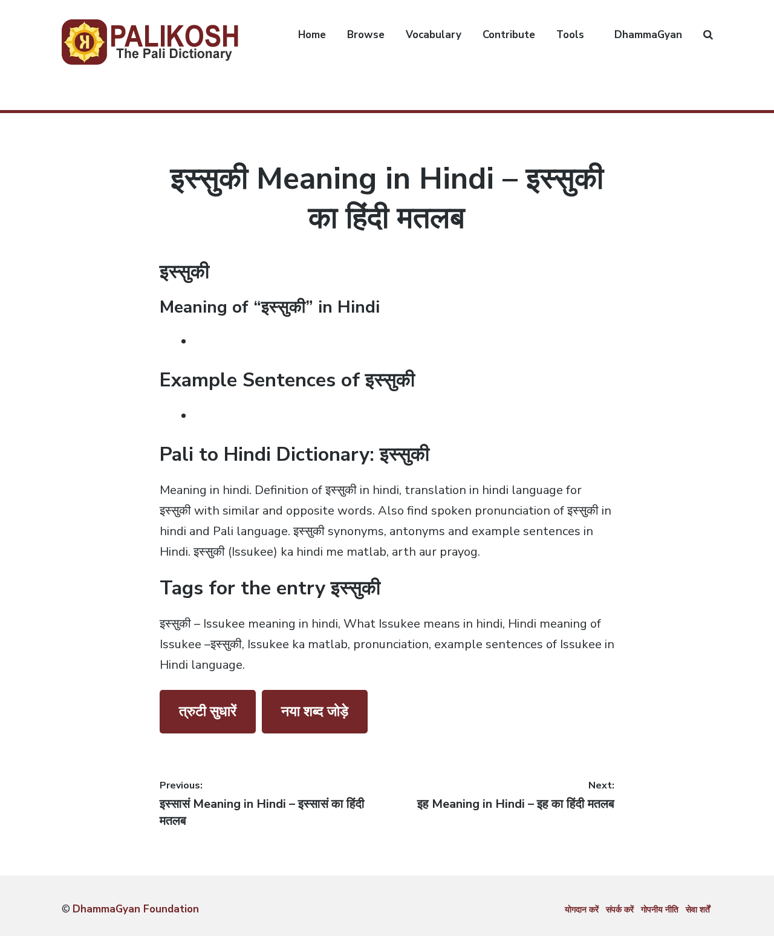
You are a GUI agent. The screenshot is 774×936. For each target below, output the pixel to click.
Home (312, 35)
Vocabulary (433, 35)
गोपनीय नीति (659, 909)
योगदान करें (582, 909)
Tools (570, 35)
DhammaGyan (648, 35)
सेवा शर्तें (698, 909)
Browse (366, 35)
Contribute (509, 35)
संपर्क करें (620, 909)
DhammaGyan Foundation (136, 909)
